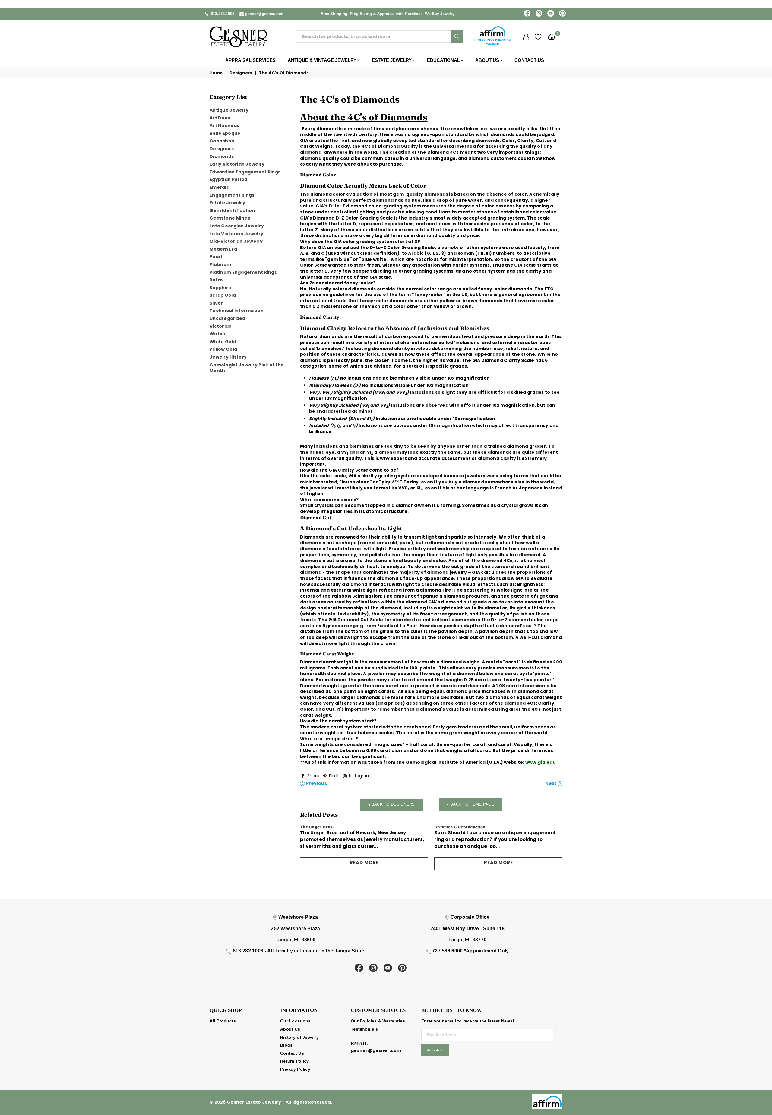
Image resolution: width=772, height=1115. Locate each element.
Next (551, 783)
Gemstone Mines (230, 218)
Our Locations (295, 1021)
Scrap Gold (223, 295)
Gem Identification (232, 210)
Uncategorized (227, 318)
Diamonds (222, 156)
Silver (216, 303)
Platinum (220, 264)
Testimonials (364, 1029)
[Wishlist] (538, 36)
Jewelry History (228, 357)
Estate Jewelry (392, 60)
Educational (443, 60)
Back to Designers (392, 804)
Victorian (221, 326)
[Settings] (526, 36)
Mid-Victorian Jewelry (236, 241)
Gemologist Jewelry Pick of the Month (247, 368)
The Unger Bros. (317, 826)
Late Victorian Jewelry (236, 234)
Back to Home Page (472, 804)
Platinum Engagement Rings (243, 272)
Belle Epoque (225, 133)
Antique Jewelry (229, 110)
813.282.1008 (222, 13)
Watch (217, 334)
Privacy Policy (295, 1069)
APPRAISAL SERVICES (250, 60)
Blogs (286, 1045)
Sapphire (220, 288)
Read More (364, 862)
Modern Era (223, 249)
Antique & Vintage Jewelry (322, 60)
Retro (216, 280)
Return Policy (294, 1061)
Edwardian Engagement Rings (245, 172)
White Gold (223, 342)
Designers (240, 73)
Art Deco (220, 118)
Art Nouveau (225, 125)
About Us (487, 60)
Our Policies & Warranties (378, 1021)
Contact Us (529, 60)
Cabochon (222, 141)
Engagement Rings (232, 195)
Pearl (216, 257)
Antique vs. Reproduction (460, 826)
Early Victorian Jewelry (237, 164)
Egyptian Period (228, 179)
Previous (316, 783)
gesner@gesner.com (264, 13)
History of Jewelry (299, 1037)
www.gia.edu (540, 762)
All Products (223, 1021)
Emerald (219, 187)
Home (216, 73)
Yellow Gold (223, 349)
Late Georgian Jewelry (237, 226)
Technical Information (237, 311)
